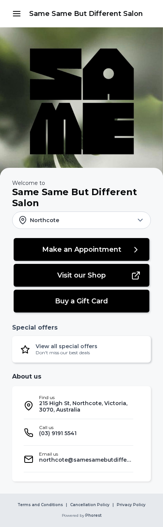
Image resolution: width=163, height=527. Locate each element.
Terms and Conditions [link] (40, 505)
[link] (86, 13)
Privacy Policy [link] (131, 505)
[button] (16, 14)
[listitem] (78, 405)
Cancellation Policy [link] (90, 505)
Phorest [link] (93, 515)
